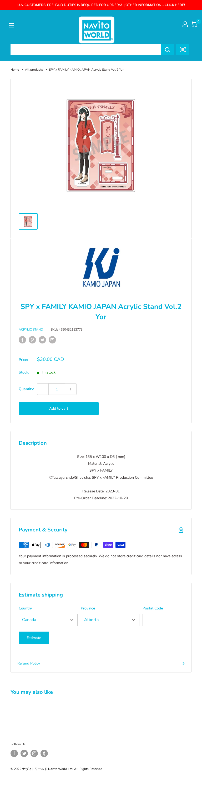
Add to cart (58, 408)
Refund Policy (28, 663)
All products (34, 69)
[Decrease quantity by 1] (42, 389)
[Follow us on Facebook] (14, 753)
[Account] (185, 24)
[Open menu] (11, 25)
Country (25, 608)
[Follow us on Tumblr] (44, 753)
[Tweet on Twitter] (42, 339)
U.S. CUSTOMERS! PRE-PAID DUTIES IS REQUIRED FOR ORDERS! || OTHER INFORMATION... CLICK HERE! (101, 5)
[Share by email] (52, 339)
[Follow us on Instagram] (34, 753)
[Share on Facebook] (22, 339)
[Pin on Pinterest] (32, 339)
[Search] (167, 49)
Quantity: (26, 388)
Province (88, 608)
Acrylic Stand (31, 329)
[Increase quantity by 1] (70, 389)
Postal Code (153, 608)
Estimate (34, 637)
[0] (194, 24)
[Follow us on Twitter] (24, 753)
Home (15, 69)
